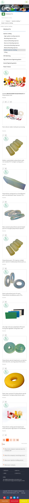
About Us (17, 470)
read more (24, 443)
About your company (10, 465)
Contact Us (17, 473)
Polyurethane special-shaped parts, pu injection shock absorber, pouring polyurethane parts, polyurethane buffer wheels (14, 361)
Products (8, 21)
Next (17, 440)
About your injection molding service (14, 460)
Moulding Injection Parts (10, 38)
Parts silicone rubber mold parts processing (13, 127)
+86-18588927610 (6, 479)
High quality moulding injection (12, 36)
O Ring (5, 52)
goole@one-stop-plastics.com (16, 479)
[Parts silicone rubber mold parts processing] (14, 114)
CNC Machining (6, 55)
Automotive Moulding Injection (12, 45)
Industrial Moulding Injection (11, 40)
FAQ (4, 444)
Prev (4, 440)
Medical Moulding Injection (11, 47)
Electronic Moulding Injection (11, 43)
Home (2, 21)
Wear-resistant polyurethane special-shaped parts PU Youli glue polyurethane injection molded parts (13, 227)
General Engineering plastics (9, 63)
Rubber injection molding (7, 23)
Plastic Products (7, 66)
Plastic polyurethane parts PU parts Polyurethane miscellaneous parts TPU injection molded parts (12, 294)
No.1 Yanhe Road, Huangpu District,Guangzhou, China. (14, 480)
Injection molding (16, 21)
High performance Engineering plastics (12, 59)
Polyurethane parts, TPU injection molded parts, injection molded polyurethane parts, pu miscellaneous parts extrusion (14, 261)
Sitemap (23, 493)
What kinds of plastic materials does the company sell (15, 449)
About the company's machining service (15, 455)
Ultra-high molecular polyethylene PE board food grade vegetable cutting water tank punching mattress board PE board (13, 327)
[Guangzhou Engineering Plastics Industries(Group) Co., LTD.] (2, 2)
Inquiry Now (5, 501)
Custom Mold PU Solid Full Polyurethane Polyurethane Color (12, 94)
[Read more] (3, 435)
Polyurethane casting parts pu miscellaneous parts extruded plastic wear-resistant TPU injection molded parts (13, 194)
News (5, 473)
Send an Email (14, 501)
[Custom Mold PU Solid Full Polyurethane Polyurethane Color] (14, 80)
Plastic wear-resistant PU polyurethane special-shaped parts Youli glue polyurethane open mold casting (14, 394)
